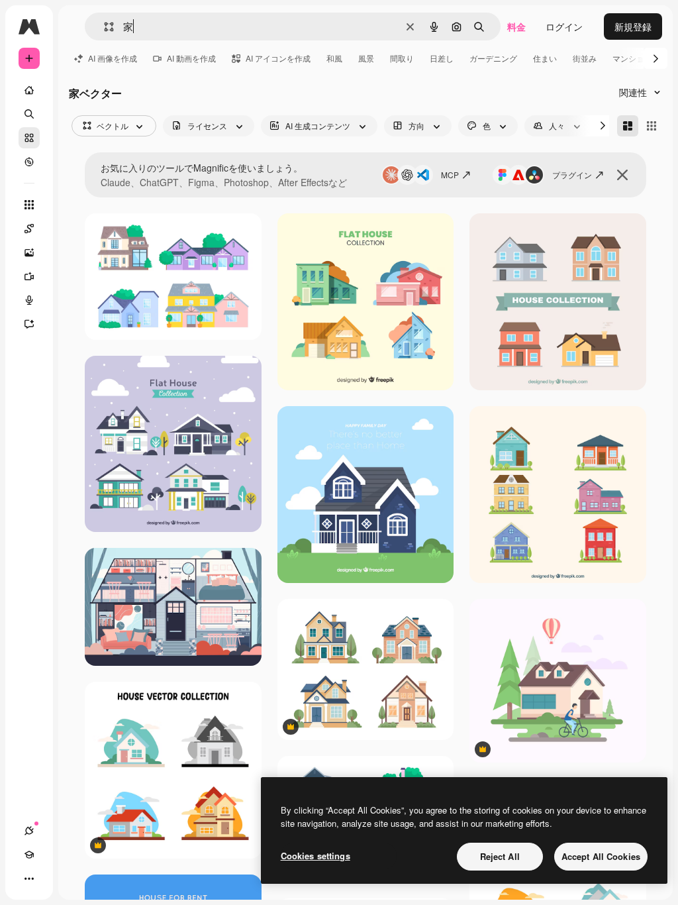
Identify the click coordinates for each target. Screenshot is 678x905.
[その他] (29, 878)
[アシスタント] (29, 324)
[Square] (651, 125)
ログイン (564, 26)
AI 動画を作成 (191, 58)
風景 (366, 58)
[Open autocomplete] (103, 27)
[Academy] (29, 854)
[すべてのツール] (29, 204)
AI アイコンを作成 (278, 58)
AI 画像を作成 (112, 58)
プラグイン (572, 174)
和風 (334, 58)
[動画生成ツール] (29, 276)
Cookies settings (315, 855)
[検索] (29, 114)
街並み (585, 58)
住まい (545, 58)
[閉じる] (622, 175)
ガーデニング (493, 58)
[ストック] (29, 137)
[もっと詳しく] (29, 161)
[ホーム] (29, 90)
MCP (450, 174)
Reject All (500, 856)
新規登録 (633, 26)
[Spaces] (29, 228)
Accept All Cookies (600, 856)
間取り (402, 58)
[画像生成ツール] (29, 252)
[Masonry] (627, 125)
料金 (516, 26)
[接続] (29, 830)
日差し (442, 58)
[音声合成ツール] (29, 300)
